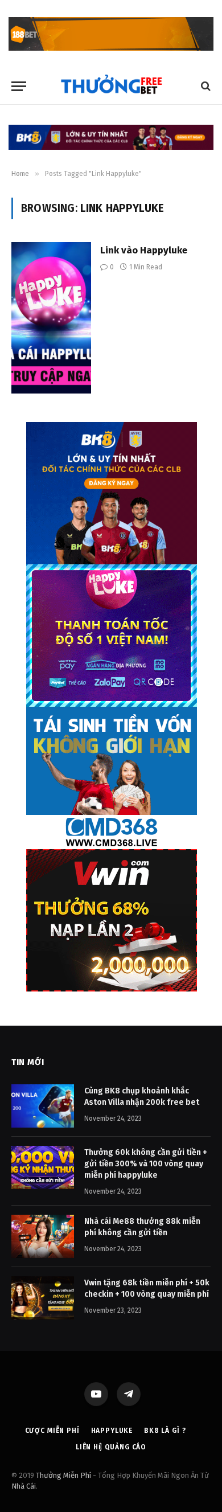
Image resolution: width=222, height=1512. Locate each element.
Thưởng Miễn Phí (63, 1475)
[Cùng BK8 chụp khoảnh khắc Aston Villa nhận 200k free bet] (42, 1106)
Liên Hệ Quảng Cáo (111, 1447)
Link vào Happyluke (143, 250)
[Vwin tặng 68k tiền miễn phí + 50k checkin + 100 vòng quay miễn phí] (42, 1298)
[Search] (205, 86)
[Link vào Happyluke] (51, 318)
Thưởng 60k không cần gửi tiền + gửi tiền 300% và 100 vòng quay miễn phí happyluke (145, 1164)
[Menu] (18, 86)
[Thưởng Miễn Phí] (111, 86)
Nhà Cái (23, 1486)
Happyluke (112, 1431)
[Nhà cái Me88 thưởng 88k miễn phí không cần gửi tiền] (42, 1236)
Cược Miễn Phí (52, 1431)
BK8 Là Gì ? (165, 1431)
